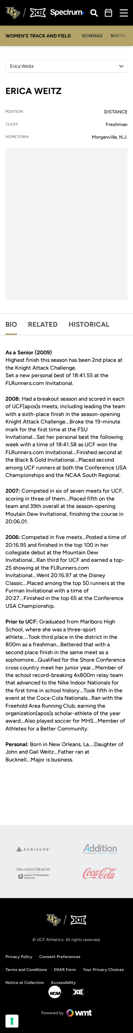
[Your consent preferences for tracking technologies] (11, 1021)
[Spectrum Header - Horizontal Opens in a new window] (67, 12)
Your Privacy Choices (103, 969)
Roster (119, 35)
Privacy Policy (18, 956)
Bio (11, 324)
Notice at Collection (24, 982)
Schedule (92, 35)
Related (43, 324)
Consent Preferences (59, 956)
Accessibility (63, 982)
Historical (89, 324)
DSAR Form (65, 969)
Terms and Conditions (26, 969)
